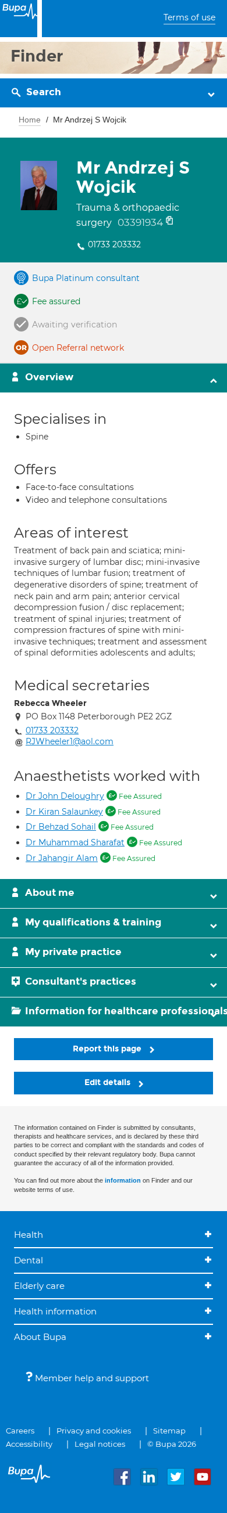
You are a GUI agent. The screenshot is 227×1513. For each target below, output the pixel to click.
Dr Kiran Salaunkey (64, 811)
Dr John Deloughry (65, 796)
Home (30, 119)
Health (28, 1234)
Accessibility (29, 1444)
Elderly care (39, 1285)
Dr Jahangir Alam (62, 858)
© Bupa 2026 (171, 1444)
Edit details (108, 1082)
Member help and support (91, 1378)
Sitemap (169, 1430)
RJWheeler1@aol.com (70, 741)
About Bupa (40, 1336)
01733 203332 (114, 244)
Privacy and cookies (93, 1430)
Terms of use (189, 17)
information (123, 1180)
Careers (20, 1430)
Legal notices (100, 1444)
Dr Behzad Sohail (61, 827)
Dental (28, 1260)
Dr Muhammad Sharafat (75, 842)
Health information (55, 1311)
